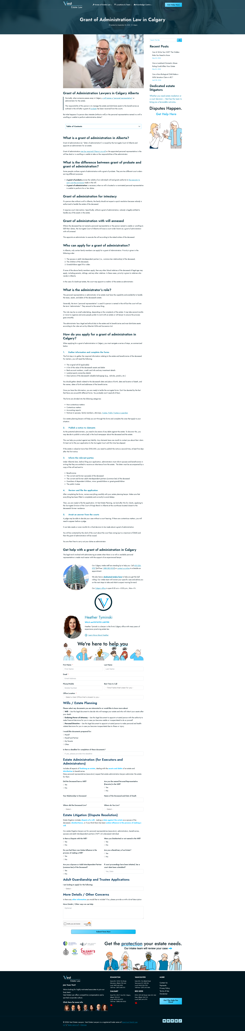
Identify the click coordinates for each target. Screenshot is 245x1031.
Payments (163, 985)
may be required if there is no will (93, 151)
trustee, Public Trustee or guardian (115, 413)
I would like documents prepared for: (77, 731)
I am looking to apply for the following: (78, 884)
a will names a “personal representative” (117, 98)
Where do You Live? (112, 805)
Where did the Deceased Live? (75, 805)
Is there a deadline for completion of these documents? (84, 749)
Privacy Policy (165, 988)
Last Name (108, 665)
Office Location (69, 693)
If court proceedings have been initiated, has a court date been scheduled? (122, 866)
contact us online (123, 568)
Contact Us (163, 983)
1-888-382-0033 (108, 568)
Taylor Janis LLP (73, 1025)
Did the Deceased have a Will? (75, 781)
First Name (67, 665)
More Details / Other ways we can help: (78, 904)
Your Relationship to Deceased (74, 796)
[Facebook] (168, 1021)
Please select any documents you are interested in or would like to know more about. (95, 708)
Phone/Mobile (68, 684)
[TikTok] (180, 1021)
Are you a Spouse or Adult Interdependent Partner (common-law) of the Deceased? (82, 866)
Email (65, 674)
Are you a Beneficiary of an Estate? (117, 850)
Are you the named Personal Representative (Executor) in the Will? (121, 782)
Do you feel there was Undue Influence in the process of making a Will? (80, 851)
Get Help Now (173, 4)
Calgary (135, 25)
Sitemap (83, 1025)
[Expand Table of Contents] (139, 126)
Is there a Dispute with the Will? (75, 838)
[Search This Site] (179, 40)
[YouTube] (164, 1021)
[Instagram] (176, 1021)
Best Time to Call (110, 684)
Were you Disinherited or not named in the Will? (122, 838)
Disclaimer (164, 994)
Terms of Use (164, 991)
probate (94, 108)
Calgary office (100, 588)
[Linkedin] (172, 1021)
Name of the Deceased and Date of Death (120, 796)
